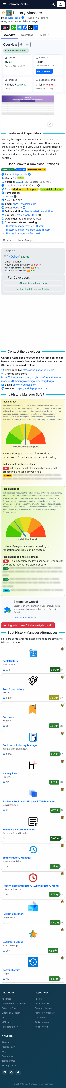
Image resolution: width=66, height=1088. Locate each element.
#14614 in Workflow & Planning (18, 265)
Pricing (38, 999)
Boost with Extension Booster (34, 289)
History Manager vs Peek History (25, 225)
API (3, 1017)
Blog (4, 1051)
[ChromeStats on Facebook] (11, 1072)
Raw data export (10, 1027)
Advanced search (43, 1003)
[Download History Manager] (48, 65)
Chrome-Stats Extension (14, 1003)
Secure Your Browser (25, 617)
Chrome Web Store (16, 50)
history (9, 196)
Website (18, 207)
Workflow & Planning (38, 17)
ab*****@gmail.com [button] (24, 203)
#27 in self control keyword (18, 268)
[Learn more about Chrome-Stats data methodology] (39, 214)
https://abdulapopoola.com (38, 369)
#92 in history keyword (16, 271)
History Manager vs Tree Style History (28, 229)
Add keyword (41, 1027)
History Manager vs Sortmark (23, 233)
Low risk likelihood (51, 189)
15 (15, 178)
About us (6, 1042)
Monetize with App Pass (34, 283)
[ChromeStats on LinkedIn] (4, 1072)
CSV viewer (40, 1017)
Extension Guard (10, 1008)
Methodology (8, 1047)
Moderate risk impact (25, 189)
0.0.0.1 (19, 181)
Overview (10, 34)
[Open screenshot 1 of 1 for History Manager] (27, 111)
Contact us (7, 1056)
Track (26, 44)
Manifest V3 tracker (44, 1013)
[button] (4, 4)
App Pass (6, 999)
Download (27, 34)
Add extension (42, 1022)
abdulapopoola (12, 17)
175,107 (18, 256)
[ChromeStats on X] (18, 1072)
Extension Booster (11, 1013)
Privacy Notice (9, 1065)
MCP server (8, 1022)
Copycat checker (43, 1008)
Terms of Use (8, 1061)
